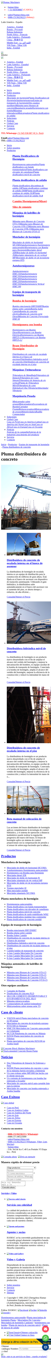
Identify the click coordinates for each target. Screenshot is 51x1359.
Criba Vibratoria (29, 388)
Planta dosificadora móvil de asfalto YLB (27, 194)
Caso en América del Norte (19, 1113)
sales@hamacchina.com (18, 15)
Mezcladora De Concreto (29, 1320)
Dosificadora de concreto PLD (20, 993)
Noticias (10, 121)
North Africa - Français (17, 34)
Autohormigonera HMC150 (20, 272)
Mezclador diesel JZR (16, 875)
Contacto (11, 128)
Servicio (10, 126)
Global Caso (12, 123)
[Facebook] (23, 1310)
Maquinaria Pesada (23, 396)
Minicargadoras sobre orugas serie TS (24, 1006)
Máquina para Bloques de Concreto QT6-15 (27, 225)
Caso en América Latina (30, 422)
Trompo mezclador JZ (16, 888)
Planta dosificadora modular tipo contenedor (26, 917)
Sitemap (10, 1292)
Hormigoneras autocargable (13, 1317)
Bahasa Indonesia (15, 32)
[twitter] (33, 1310)
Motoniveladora (28, 412)
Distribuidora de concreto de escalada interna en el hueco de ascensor (29, 356)
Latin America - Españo (11, 22)
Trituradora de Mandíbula (24, 375)
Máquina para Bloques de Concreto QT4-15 (26, 972)
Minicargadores (25, 113)
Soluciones (12, 118)
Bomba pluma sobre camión (30, 307)
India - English (13, 48)
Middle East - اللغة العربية (19, 43)
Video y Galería (16, 1259)
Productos (11, 95)
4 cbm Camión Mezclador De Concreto (24, 953)
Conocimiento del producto (27, 434)
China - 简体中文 (15, 40)
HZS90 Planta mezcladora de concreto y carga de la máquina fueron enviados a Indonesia (27, 1069)
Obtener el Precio (22, 597)
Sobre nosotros (13, 93)
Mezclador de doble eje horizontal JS (23, 878)
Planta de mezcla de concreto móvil (25, 1325)
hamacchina (13, 7)
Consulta (11, 597)
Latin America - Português (18, 37)
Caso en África (13, 1118)
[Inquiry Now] (9, 1157)
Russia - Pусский (15, 29)
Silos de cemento (21, 206)
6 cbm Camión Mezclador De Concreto (24, 956)
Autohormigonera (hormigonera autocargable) (27, 870)
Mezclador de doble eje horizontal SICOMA (27, 868)
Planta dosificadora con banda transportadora (28, 167)
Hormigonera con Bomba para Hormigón (25, 873)
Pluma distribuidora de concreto (16, 447)
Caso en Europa (19, 427)
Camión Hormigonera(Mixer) (29, 201)
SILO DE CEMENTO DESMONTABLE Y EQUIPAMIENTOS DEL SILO (27, 997)
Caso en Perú (13, 422)
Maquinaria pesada (23, 108)
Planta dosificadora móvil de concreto (26, 173)
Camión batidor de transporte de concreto (25, 950)
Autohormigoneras (24, 100)
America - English (15, 27)
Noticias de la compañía (18, 432)
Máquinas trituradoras (14, 111)
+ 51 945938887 (15, 9)
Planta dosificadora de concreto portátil (24, 919)
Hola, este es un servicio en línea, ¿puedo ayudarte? (24, 1356)
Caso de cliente (12, 1012)
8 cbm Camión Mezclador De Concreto (24, 958)
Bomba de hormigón (24, 300)
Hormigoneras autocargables (25, 164)
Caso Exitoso (10, 1097)
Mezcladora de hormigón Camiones (17, 1322)
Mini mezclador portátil (17, 890)
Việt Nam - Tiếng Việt (17, 45)
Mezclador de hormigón (17, 98)
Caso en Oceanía (34, 427)
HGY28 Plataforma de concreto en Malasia (26, 1033)
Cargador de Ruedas (16, 991)
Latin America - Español (18, 64)
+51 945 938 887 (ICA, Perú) (30, 133)
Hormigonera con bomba (27, 324)
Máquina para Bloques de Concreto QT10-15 (28, 230)
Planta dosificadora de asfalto (29, 180)
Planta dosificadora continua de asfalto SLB (28, 191)
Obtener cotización (29, 1332)
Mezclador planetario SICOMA (21, 893)
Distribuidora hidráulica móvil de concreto (25, 943)
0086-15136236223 (17, 17)
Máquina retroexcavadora (18, 1001)
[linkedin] (42, 1310)
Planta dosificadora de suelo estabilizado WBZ (27, 914)
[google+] (6, 1313)
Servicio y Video (9, 1193)
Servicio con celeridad (19, 1204)
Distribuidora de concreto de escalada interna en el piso (30, 363)
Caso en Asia (29, 424)
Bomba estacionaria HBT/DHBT (27, 306)
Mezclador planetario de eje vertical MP (24, 880)
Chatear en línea (27, 1335)
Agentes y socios (16, 1232)
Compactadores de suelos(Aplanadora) (24, 1003)
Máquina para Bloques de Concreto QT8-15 (30, 227)
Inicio (9, 90)
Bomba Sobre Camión (17, 935)
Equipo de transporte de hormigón (24, 101)
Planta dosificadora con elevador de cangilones (30, 170)
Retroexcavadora (26, 409)
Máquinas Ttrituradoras (26, 369)
